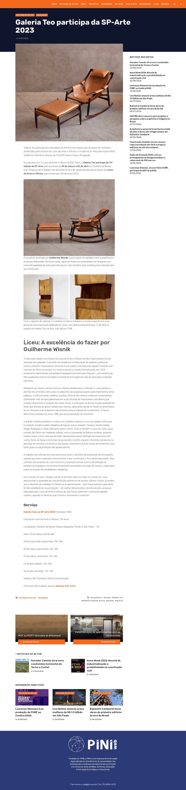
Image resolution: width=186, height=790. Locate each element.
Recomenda (145, 4)
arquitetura (97, 598)
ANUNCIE (165, 4)
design (108, 598)
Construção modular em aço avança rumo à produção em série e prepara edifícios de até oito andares (147, 145)
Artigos (119, 4)
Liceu (102, 601)
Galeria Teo (118, 598)
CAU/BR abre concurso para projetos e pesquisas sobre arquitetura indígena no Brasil (150, 119)
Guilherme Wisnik (90, 601)
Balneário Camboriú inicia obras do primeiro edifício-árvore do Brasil (106, 712)
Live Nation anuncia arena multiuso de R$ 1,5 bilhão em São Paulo (68, 712)
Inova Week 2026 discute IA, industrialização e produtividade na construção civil (104, 665)
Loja (156, 4)
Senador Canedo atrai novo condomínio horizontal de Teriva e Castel (47, 664)
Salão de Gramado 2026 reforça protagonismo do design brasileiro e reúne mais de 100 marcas (147, 158)
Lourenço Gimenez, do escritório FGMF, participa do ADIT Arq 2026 (149, 169)
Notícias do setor (69, 4)
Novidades (106, 4)
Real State (131, 4)
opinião (110, 601)
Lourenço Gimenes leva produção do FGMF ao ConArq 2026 (29, 712)
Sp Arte (119, 601)
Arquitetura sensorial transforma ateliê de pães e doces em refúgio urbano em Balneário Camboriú (150, 132)
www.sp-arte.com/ (66, 586)
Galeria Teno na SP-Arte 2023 (39, 512)
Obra (83, 4)
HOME (54, 4)
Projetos (94, 4)
